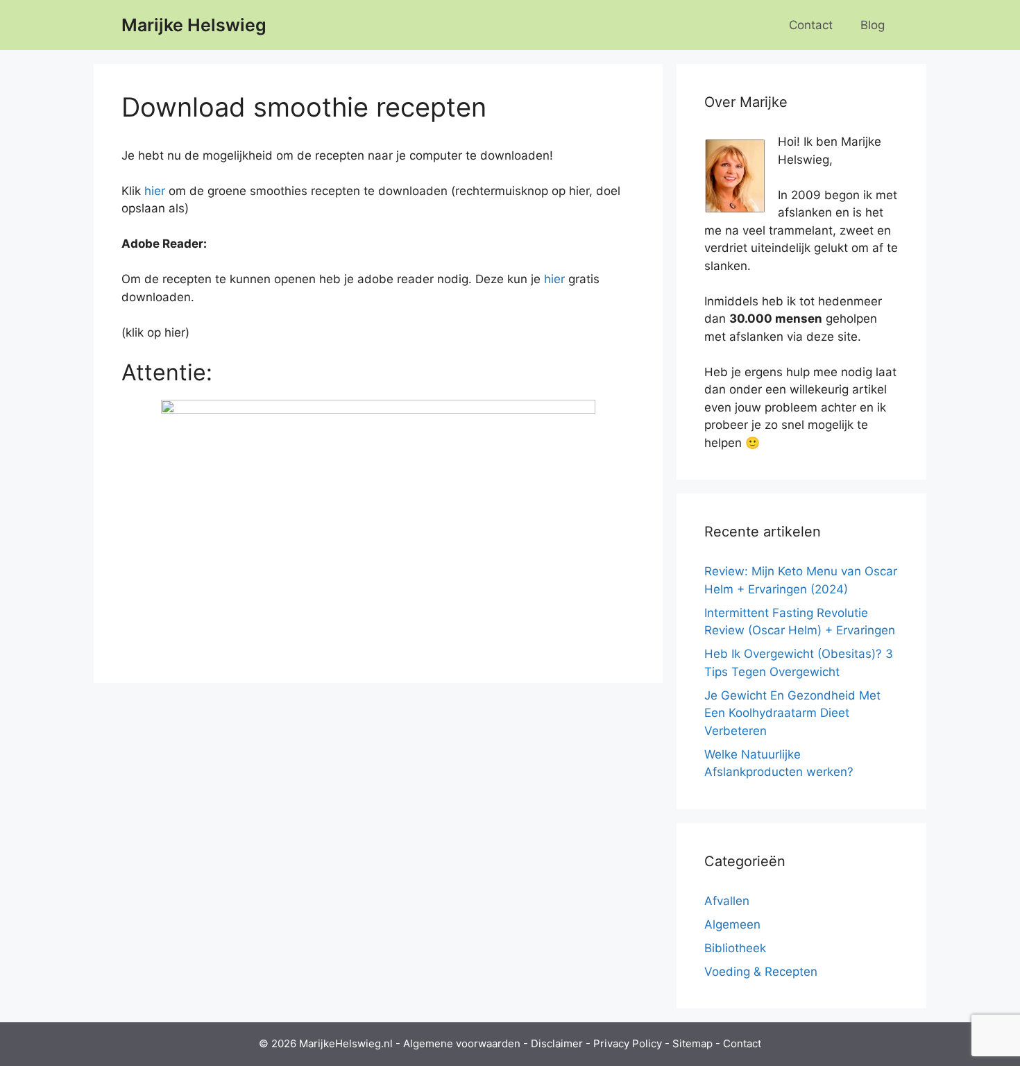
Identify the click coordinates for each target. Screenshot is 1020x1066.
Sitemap (692, 1043)
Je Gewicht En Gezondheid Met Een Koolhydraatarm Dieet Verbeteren (792, 713)
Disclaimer (557, 1043)
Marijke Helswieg (193, 25)
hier (154, 191)
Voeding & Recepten (760, 972)
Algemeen (732, 924)
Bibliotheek (735, 948)
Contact (811, 25)
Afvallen (726, 901)
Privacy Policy (627, 1043)
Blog (872, 25)
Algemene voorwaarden (461, 1043)
